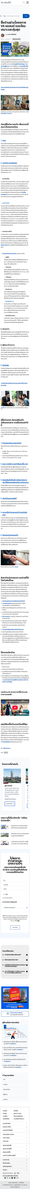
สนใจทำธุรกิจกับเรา (7, 1166)
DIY (4, 1079)
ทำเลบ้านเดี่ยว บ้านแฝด (8, 1134)
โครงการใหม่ (6, 1089)
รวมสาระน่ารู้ (6, 1159)
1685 (18, 1173)
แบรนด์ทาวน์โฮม (7, 1126)
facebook (5, 1178)
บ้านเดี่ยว (5, 1110)
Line (15, 1178)
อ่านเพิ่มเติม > (13, 1043)
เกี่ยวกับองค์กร (6, 1163)
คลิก (18, 920)
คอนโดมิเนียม (6, 1118)
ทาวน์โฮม (5, 1116)
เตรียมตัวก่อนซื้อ (16, 39)
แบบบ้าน (5, 1084)
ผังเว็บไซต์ (21, 1182)
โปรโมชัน (16, 1110)
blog (17, 1178)
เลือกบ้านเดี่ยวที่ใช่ (7, 1145)
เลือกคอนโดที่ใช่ (6, 1152)
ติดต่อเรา (5, 1169)
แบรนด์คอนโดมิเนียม (8, 1130)
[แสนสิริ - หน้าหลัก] (6, 2)
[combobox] (5, 894)
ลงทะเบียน (15, 927)
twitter (7, 1178)
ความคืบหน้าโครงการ (19, 1118)
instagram (9, 1178)
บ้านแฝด (5, 1113)
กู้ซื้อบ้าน (5, 1094)
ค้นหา (26, 16)
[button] (27, 2)
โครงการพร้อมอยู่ (18, 1116)
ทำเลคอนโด (5, 1141)
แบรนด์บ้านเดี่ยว (7, 1123)
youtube (12, 1178)
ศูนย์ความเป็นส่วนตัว (13, 1182)
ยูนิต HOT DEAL (17, 1113)
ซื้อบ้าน (6, 752)
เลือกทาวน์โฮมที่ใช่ (7, 1148)
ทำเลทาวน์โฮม (6, 1137)
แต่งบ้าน (5, 1099)
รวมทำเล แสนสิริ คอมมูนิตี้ (9, 1155)
